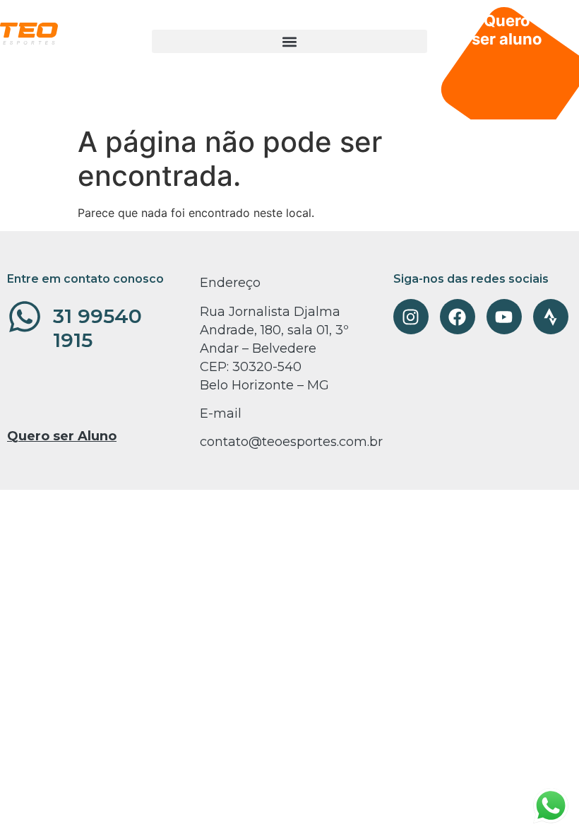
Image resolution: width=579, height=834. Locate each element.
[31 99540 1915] (24, 316)
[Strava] (550, 316)
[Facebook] (457, 316)
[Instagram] (411, 316)
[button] (289, 41)
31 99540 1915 (97, 328)
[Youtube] (504, 316)
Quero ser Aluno (62, 436)
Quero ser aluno (507, 29)
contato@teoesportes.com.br (291, 442)
